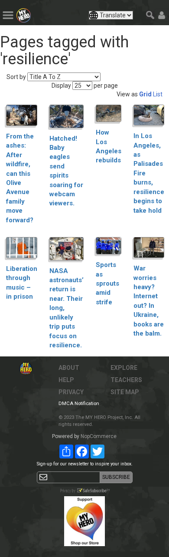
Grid (145, 94)
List (157, 94)
